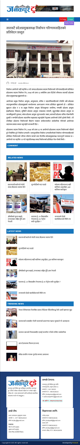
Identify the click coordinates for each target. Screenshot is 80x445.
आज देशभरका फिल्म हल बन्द (29, 343)
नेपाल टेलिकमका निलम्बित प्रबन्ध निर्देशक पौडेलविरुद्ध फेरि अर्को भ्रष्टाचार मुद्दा (45, 310)
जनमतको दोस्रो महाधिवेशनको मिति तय (63, 218)
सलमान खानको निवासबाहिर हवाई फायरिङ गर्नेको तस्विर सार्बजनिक (42, 332)
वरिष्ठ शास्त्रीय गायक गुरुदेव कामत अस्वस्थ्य (34, 354)
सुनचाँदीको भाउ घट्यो (38, 184)
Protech (75, 443)
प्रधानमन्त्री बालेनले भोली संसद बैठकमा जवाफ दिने (16, 186)
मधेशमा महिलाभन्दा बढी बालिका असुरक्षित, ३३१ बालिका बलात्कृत (63, 187)
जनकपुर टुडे (13, 83)
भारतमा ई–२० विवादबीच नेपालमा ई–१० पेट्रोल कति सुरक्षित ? (39, 219)
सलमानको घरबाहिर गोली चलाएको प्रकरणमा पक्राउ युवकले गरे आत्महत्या (44, 321)
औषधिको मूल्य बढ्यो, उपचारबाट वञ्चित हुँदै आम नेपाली (16, 219)
